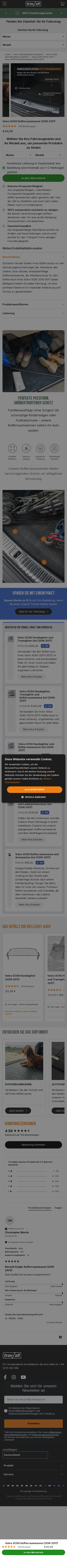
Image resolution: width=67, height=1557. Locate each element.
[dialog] (33, 778)
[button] (33, 797)
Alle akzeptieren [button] (34, 789)
